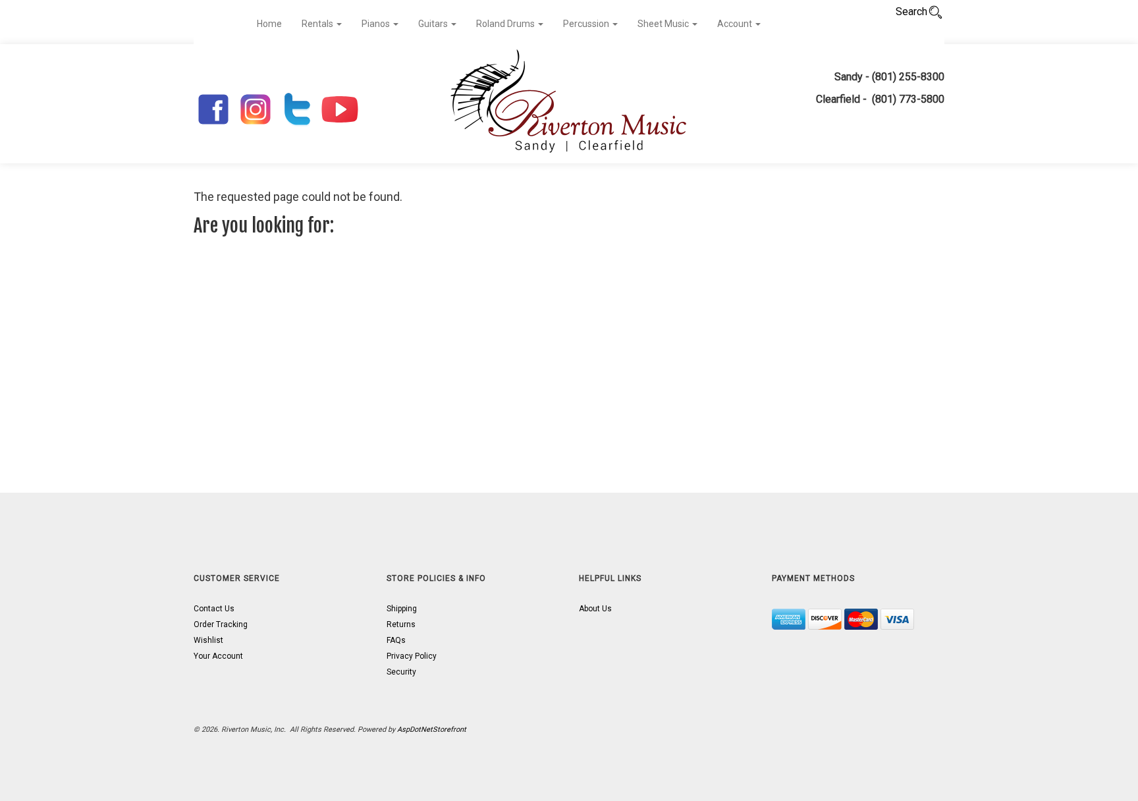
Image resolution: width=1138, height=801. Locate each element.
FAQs (396, 640)
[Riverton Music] (569, 103)
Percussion (587, 23)
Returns (401, 624)
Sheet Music (664, 23)
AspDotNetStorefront (431, 729)
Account (735, 23)
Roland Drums (506, 23)
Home (269, 23)
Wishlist (208, 640)
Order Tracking (221, 624)
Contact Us (214, 608)
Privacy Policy (412, 656)
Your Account (218, 656)
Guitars (434, 23)
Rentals (318, 23)
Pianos (377, 23)
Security (401, 672)
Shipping (402, 608)
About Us (595, 608)
